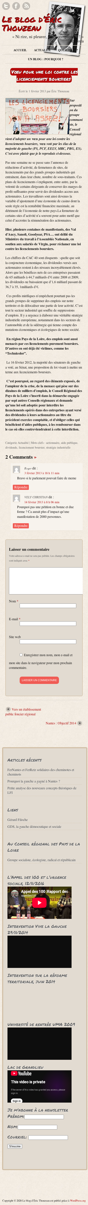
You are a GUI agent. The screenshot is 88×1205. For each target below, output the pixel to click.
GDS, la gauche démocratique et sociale (34, 826)
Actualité (42, 50)
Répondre (21, 487)
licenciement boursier (31, 447)
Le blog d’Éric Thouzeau (32, 23)
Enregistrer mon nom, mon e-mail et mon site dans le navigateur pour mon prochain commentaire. (40, 661)
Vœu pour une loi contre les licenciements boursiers (44, 75)
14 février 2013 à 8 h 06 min (41, 502)
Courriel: (17, 1137)
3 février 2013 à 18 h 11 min (41, 473)
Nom (13, 601)
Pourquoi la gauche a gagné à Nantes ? (33, 781)
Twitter (6, 6)
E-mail (15, 619)
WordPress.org (78, 1200)
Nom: (12, 1126)
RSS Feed (26, 6)
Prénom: (15, 1116)
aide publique (69, 443)
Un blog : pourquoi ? (45, 59)
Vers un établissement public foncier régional (23, 711)
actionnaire (52, 443)
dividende (11, 447)
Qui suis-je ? (68, 50)
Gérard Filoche (17, 819)
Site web (15, 636)
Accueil (20, 50)
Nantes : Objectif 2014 (61, 723)
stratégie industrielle (58, 447)
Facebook (16, 6)
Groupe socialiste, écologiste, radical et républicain (41, 860)
